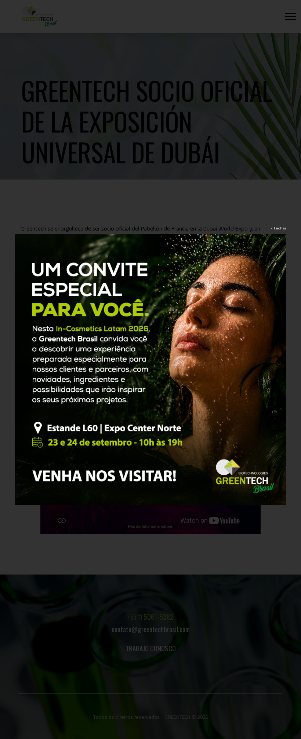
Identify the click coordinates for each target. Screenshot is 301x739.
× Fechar (278, 228)
